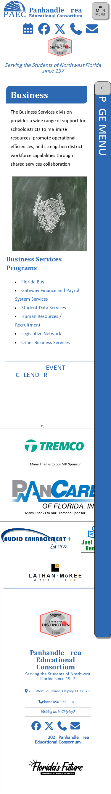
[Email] (92, 30)
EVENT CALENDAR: (55, 372)
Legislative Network (41, 334)
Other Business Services (45, 342)
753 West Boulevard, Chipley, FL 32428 (59, 691)
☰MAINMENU (100, 10)
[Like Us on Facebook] (44, 30)
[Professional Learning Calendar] (28, 30)
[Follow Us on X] (49, 728)
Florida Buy (32, 282)
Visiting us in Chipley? (58, 712)
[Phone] (76, 30)
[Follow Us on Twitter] (60, 30)
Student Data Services (43, 308)
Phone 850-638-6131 (59, 702)
